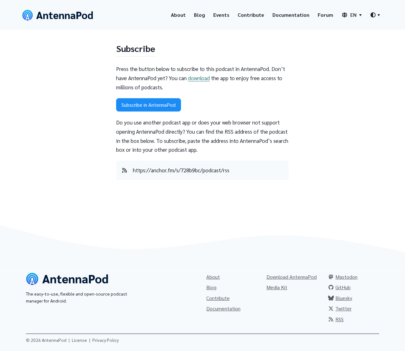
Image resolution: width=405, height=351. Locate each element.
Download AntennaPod (291, 276)
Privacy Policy (105, 340)
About (178, 14)
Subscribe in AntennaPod (149, 104)
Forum (325, 14)
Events (221, 14)
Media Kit (276, 287)
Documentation (290, 14)
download (199, 77)
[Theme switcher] (375, 15)
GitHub (343, 287)
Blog (199, 14)
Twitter (343, 308)
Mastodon (346, 276)
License (79, 340)
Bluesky (343, 298)
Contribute (251, 14)
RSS (339, 319)
